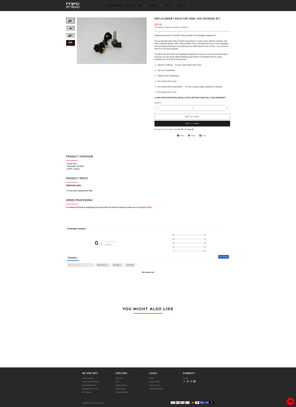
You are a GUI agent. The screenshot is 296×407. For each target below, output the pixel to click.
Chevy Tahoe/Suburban (90, 382)
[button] (189, 235)
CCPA (151, 378)
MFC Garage (86, 392)
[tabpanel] (148, 280)
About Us (181, 5)
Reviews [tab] (73, 257)
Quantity (158, 103)
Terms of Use (154, 385)
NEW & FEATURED (114, 5)
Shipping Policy (145, 207)
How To (168, 5)
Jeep (140, 5)
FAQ (117, 382)
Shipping (168, 27)
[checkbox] (130, 265)
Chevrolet (153, 5)
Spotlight (130, 5)
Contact (186, 378)
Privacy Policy (154, 382)
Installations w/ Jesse (90, 389)
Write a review (223, 257)
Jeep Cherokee (87, 378)
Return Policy (120, 389)
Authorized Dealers (89, 385)
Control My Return (122, 392)
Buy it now (192, 123)
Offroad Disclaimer (156, 389)
